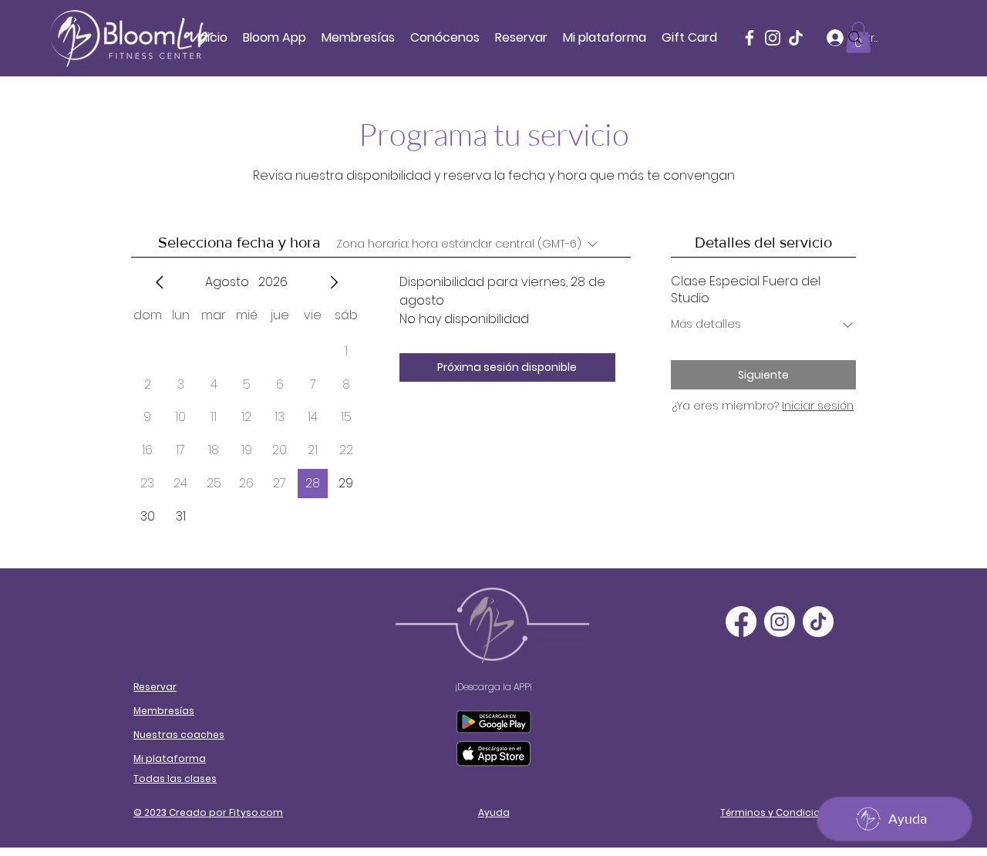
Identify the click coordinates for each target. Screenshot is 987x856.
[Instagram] (772, 37)
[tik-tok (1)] (795, 37)
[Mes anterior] (159, 282)
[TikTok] (818, 621)
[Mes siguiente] (334, 282)
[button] (445, 37)
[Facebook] (749, 37)
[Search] (855, 38)
